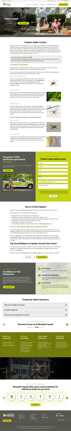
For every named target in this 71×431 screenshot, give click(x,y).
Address (39, 176)
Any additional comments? (43, 185)
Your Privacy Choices (36, 428)
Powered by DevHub (47, 428)
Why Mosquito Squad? (51, 4)
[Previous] (4, 324)
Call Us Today (10, 23)
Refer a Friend (21, 417)
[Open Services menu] (30, 4)
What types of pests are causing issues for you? (47, 181)
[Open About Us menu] (44, 4)
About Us (42, 4)
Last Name (41, 166)
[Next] (67, 324)
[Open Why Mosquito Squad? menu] (56, 4)
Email (40, 173)
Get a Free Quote (63, 4)
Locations (44, 414)
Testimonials (32, 417)
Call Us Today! (7, 420)
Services (28, 4)
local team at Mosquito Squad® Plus (20, 50)
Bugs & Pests (35, 4)
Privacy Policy (66, 193)
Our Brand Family (45, 417)
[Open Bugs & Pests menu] (38, 4)
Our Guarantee (8, 170)
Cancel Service (33, 414)
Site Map (42, 428)
